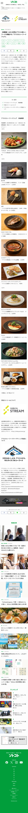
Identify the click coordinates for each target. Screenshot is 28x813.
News (14, 785)
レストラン (13, 43)
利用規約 (14, 793)
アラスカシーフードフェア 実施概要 (13, 102)
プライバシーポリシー (14, 795)
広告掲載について (14, 791)
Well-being (14, 781)
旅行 (8, 43)
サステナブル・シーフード (19, 40)
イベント (9, 40)
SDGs (3, 43)
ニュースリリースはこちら (14, 790)
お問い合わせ (14, 788)
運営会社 (14, 796)
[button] (4, 50)
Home (2, 6)
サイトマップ (14, 798)
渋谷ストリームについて (10, 105)
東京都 (3, 46)
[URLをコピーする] (24, 50)
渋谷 (23, 43)
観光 (19, 43)
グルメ (3, 40)
